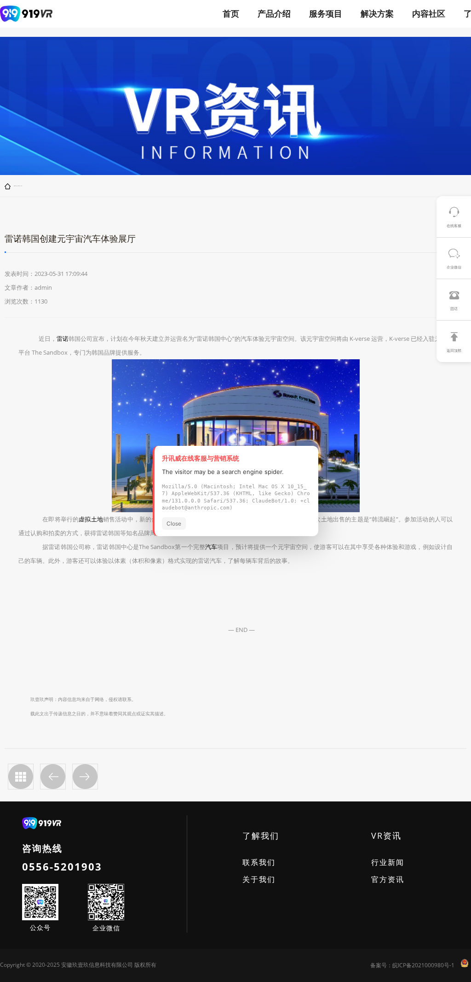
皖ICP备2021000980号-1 (423, 965)
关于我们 (259, 879)
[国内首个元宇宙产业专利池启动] (85, 776)
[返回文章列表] (21, 776)
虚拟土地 (91, 519)
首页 (231, 13)
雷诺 (63, 338)
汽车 (211, 547)
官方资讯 (387, 879)
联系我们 (259, 862)
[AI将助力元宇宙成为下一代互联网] (53, 776)
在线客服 (454, 225)
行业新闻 (387, 862)
